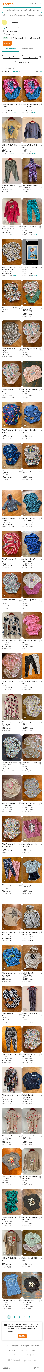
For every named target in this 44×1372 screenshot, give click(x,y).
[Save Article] (20, 104)
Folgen (7, 43)
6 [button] (34, 1317)
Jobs (33, 1350)
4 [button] (24, 1317)
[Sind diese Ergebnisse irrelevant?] (13, 68)
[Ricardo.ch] (8, 3)
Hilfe (21, 1350)
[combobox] (22, 10)
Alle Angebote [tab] (10, 49)
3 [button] (19, 1317)
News (27, 1350)
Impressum (35, 1346)
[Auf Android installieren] (30, 1360)
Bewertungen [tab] (27, 49)
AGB (6, 1346)
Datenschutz (13, 1350)
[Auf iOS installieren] (14, 1360)
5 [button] (29, 1317)
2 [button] (14, 1317)
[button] (31, 3)
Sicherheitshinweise (17, 1355)
